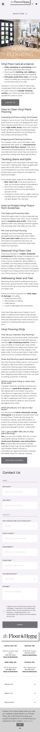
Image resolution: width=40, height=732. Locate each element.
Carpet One (5, 23)
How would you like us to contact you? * (16, 521)
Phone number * (8, 533)
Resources (9, 702)
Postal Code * (7, 560)
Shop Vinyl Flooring (14, 460)
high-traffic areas (23, 219)
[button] (20, 526)
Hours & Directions (10, 657)
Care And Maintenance (13, 25)
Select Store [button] (18, 14)
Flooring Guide (18, 23)
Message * (6, 586)
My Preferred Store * (9, 573)
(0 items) (36, 4)
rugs (25, 317)
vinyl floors (14, 86)
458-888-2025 (10, 669)
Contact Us (10, 102)
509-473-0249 (30, 653)
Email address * (7, 547)
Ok (20, 725)
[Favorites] (32, 4)
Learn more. (28, 721)
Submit (20, 625)
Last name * (6, 500)
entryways (29, 125)
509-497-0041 (30, 669)
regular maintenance (29, 362)
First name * (6, 486)
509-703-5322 (10, 655)
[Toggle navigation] (3, 4)
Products (9, 684)
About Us (9, 693)
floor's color (31, 266)
